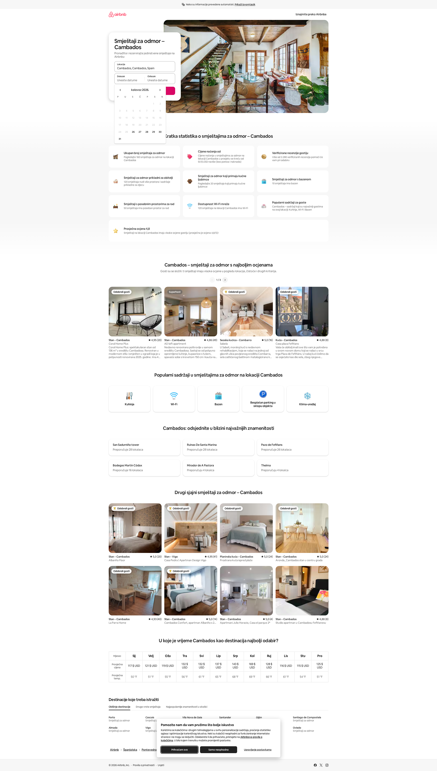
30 (160, 131)
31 (120, 138)
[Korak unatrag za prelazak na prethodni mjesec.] (120, 90)
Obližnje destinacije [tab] (119, 706)
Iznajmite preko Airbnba (311, 14)
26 (133, 131)
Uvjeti (161, 765)
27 (140, 131)
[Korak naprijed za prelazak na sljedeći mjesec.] (160, 90)
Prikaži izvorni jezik (245, 4)
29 (153, 131)
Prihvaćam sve (179, 749)
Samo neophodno (218, 749)
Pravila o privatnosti (144, 765)
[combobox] (144, 68)
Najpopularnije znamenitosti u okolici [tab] (186, 706)
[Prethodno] (212, 280)
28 (146, 131)
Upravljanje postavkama (257, 749)
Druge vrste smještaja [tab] (148, 706)
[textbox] (129, 80)
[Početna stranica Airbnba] (117, 14)
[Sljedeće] (225, 280)
